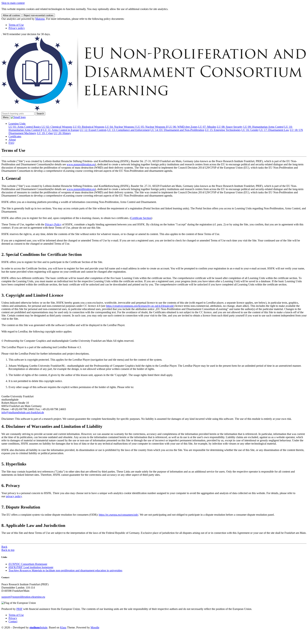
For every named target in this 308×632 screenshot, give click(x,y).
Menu (6, 117)
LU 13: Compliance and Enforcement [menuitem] (128, 129)
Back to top (7, 549)
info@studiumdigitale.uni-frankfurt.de (22, 412)
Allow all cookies (11, 15)
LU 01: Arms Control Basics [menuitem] (25, 126)
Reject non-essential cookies (38, 15)
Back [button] (4, 546)
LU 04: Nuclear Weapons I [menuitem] (120, 126)
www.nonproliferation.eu (81, 164)
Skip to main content (13, 2)
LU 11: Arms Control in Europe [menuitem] (61, 129)
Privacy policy (17, 28)
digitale (38, 627)
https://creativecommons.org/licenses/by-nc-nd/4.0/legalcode (140, 305)
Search (40, 113)
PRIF (19, 608)
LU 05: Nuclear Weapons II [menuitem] (152, 126)
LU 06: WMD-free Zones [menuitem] (182, 126)
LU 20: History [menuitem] (62, 133)
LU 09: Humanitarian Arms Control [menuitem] (263, 126)
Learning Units (17, 123)
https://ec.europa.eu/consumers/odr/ (118, 514)
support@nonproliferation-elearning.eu (23, 596)
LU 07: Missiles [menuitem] (207, 126)
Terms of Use (16, 24)
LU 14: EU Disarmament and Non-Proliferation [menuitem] (177, 129)
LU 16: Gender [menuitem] (250, 129)
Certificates (15, 136)
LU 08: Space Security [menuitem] (230, 126)
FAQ (11, 142)
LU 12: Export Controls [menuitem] (93, 129)
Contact (13, 621)
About (12, 139)
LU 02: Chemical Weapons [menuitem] (57, 126)
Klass (63, 627)
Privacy (13, 618)
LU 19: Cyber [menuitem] (45, 133)
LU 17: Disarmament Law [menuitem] (274, 129)
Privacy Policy (53, 224)
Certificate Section (141, 218)
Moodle (95, 627)
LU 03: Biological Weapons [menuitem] (88, 126)
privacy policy (14, 496)
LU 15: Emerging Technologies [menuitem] (223, 129)
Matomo (40, 18)
